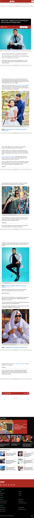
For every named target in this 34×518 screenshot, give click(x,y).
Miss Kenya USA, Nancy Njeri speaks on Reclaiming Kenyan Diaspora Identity (28, 445)
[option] (5, 441)
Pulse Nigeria (2, 507)
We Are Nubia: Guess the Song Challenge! (15, 444)
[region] (17, 441)
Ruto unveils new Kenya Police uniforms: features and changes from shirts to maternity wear (11, 462)
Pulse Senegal (20, 507)
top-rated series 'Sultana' (19, 363)
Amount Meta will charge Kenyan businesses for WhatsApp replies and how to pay (28, 462)
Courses (19, 495)
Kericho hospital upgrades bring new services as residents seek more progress (11, 468)
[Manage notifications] (32, 516)
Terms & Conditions (3, 502)
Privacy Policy (20, 499)
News (6, 451)
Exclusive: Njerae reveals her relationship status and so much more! (5, 445)
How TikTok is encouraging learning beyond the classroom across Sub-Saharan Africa (28, 455)
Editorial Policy (20, 501)
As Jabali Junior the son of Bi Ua (9, 156)
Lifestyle (1, 495)
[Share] (29, 27)
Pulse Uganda (2, 511)
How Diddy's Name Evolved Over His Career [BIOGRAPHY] (20, 427)
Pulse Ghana (2, 509)
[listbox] (17, 441)
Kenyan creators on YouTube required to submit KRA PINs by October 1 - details (11, 454)
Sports (19, 491)
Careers (19, 493)
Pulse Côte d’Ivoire (21, 509)
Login (32, 1)
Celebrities (7, 3)
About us (1, 499)
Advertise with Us (3, 501)
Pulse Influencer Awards (22, 502)
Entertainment (3, 3)
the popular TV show (22, 85)
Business (25, 451)
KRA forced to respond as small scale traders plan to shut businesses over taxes (28, 468)
